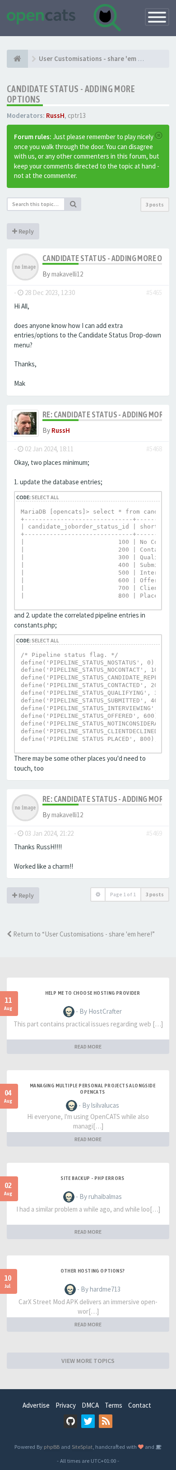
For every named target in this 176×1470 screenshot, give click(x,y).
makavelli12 (67, 274)
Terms (113, 1405)
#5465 (154, 292)
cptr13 (77, 115)
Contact (139, 1405)
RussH (55, 115)
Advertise (36, 1405)
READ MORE (88, 1046)
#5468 (154, 449)
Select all (45, 497)
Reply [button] (25, 231)
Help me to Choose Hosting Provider (92, 993)
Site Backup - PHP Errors (92, 1178)
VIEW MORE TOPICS (88, 1361)
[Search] (73, 204)
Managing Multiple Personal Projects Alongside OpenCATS (92, 1088)
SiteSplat (82, 1446)
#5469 (154, 833)
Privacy (66, 1405)
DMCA (90, 1405)
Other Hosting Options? (92, 1271)
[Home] (17, 59)
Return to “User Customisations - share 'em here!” (83, 934)
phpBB (52, 1446)
